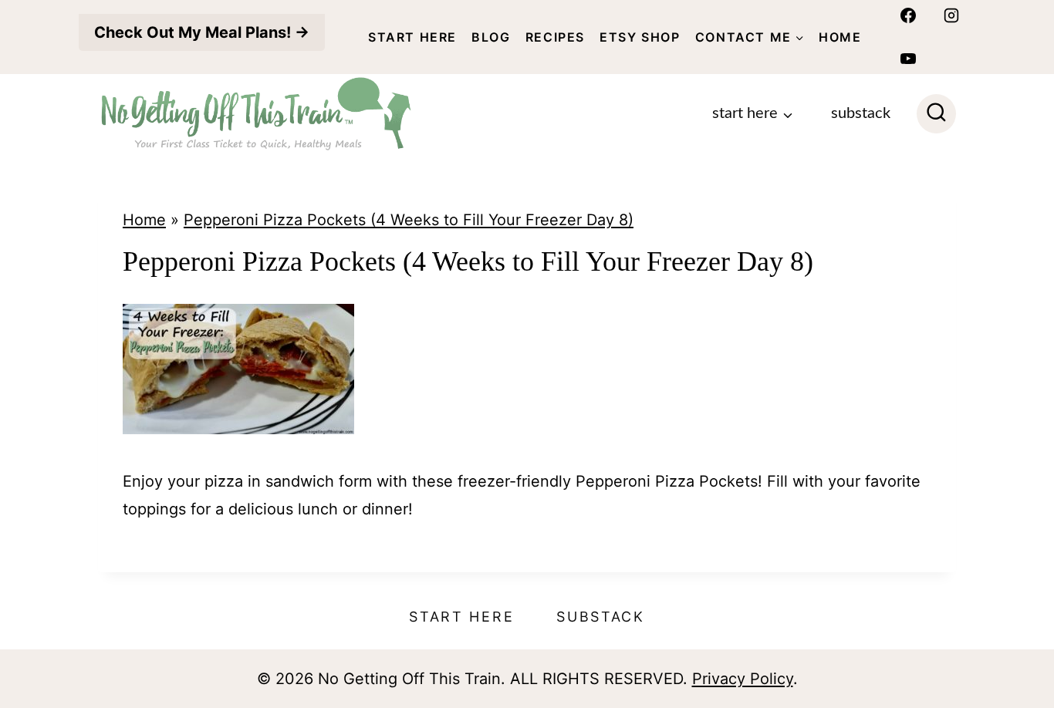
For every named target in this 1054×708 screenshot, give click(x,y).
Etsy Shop (640, 37)
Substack (860, 113)
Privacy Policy (742, 678)
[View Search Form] (936, 113)
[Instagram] (951, 15)
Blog (490, 37)
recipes (555, 37)
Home (840, 37)
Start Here (412, 37)
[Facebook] (908, 15)
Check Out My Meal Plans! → (201, 32)
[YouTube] (908, 58)
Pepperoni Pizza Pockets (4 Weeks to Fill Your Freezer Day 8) (408, 220)
